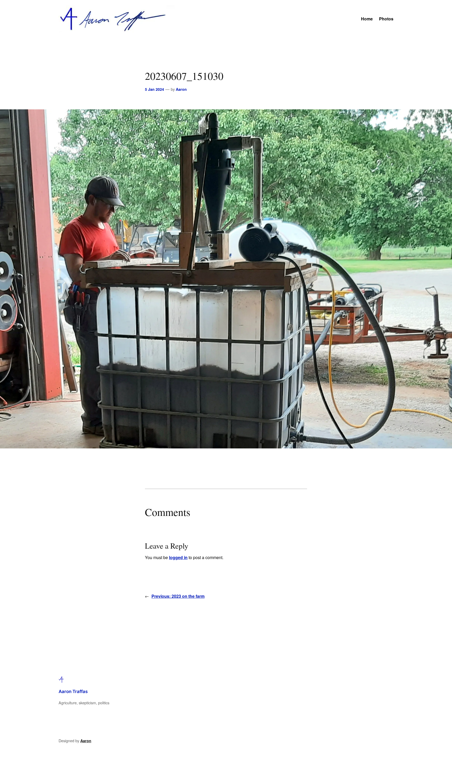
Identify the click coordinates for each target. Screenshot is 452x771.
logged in (178, 557)
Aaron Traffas (73, 691)
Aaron (181, 89)
